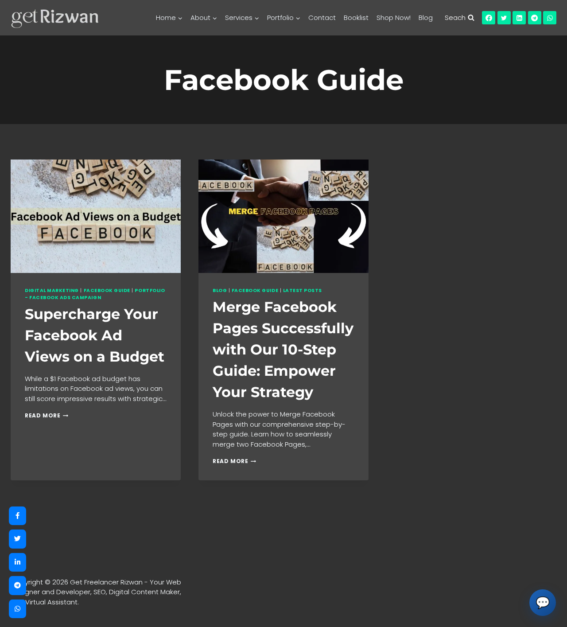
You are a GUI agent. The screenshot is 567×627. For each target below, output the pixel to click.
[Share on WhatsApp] (17, 609)
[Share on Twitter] (17, 539)
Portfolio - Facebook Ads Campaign (95, 294)
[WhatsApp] (549, 17)
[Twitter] (504, 17)
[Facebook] (488, 17)
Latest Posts (302, 290)
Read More (46, 415)
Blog (426, 17)
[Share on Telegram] (17, 585)
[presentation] (96, 216)
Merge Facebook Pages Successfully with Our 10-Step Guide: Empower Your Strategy (283, 349)
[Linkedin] (519, 17)
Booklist (356, 17)
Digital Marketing (52, 290)
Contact (322, 17)
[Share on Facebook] (17, 516)
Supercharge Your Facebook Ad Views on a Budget (94, 335)
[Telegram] (534, 17)
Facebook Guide (107, 290)
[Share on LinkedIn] (17, 562)
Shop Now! (394, 17)
